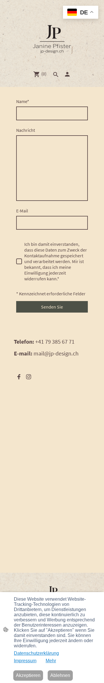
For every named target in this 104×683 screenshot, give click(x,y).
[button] (55, 74)
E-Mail (22, 211)
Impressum (25, 660)
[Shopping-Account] (67, 74)
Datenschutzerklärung (36, 653)
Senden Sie (52, 307)
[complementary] (80, 13)
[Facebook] (18, 376)
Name (22, 101)
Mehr (51, 660)
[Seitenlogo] (52, 39)
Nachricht (25, 130)
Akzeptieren (28, 675)
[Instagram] (28, 376)
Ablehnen (60, 675)
